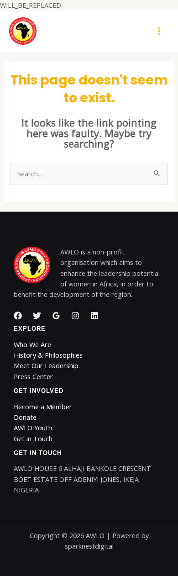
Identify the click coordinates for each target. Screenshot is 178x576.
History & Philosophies (48, 354)
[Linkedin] (94, 316)
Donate (25, 417)
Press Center (33, 376)
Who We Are (32, 344)
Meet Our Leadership (46, 365)
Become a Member (43, 406)
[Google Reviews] (56, 316)
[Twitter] (37, 316)
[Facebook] (18, 316)
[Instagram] (75, 316)
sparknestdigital (89, 545)
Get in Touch (33, 438)
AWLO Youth (33, 427)
